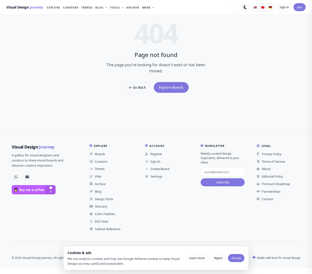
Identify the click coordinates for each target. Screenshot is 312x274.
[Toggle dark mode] (245, 7)
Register (156, 154)
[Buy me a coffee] (34, 189)
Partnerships (271, 191)
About (266, 169)
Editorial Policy (272, 176)
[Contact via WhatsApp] (16, 177)
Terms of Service (273, 161)
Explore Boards (171, 87)
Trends (87, 7)
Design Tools (104, 199)
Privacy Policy (272, 154)
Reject (218, 258)
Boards (100, 154)
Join (299, 7)
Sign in (284, 7)
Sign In (155, 161)
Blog (99, 7)
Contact (267, 199)
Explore (53, 7)
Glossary (101, 206)
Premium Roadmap (276, 184)
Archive (132, 7)
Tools (115, 7)
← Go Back (137, 87)
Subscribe (222, 182)
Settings (156, 176)
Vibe (98, 176)
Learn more (197, 258)
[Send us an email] (27, 177)
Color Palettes (105, 214)
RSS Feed (101, 221)
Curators (70, 7)
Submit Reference (107, 229)
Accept (236, 258)
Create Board (159, 169)
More (146, 7)
